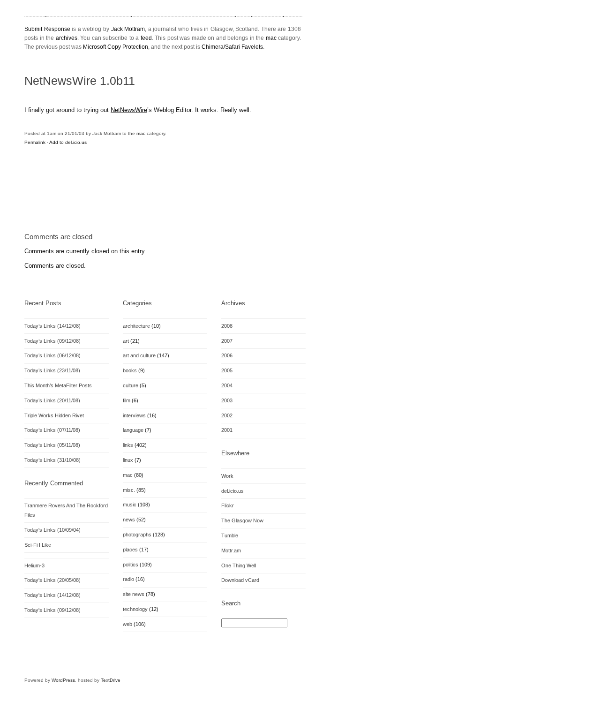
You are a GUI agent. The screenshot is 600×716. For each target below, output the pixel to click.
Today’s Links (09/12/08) (52, 341)
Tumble (229, 535)
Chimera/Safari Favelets (232, 47)
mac (271, 38)
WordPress (63, 680)
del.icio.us (232, 491)
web (127, 624)
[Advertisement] (134, 200)
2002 (226, 415)
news (129, 519)
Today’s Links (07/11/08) (52, 430)
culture (130, 385)
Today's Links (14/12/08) (52, 595)
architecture (136, 326)
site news (133, 594)
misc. (129, 490)
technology (135, 609)
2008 (226, 326)
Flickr (227, 505)
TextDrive (110, 680)
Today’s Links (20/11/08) (52, 400)
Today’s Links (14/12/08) (52, 326)
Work (227, 476)
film (126, 400)
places (130, 549)
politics (130, 564)
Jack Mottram (128, 29)
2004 (226, 385)
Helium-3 (34, 565)
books (130, 370)
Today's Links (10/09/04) (52, 530)
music (129, 504)
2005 (226, 370)
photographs (137, 534)
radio (128, 579)
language (133, 430)
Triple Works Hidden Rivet (54, 415)
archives (66, 38)
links (128, 445)
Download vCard (240, 580)
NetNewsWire (129, 109)
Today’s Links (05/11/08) (52, 445)
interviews (134, 415)
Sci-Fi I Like (37, 545)
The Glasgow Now (242, 520)
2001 (226, 430)
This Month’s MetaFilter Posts (58, 385)
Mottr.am (231, 550)
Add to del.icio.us (68, 142)
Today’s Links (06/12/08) (52, 355)
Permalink (34, 142)
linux (128, 460)
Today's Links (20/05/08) (52, 580)
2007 (226, 341)
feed (146, 38)
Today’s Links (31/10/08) (52, 460)
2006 (226, 355)
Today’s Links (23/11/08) (52, 370)
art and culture (139, 355)
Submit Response (47, 29)
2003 (226, 400)
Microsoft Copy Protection (115, 47)
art (126, 341)
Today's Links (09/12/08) (52, 610)
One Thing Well (238, 565)
